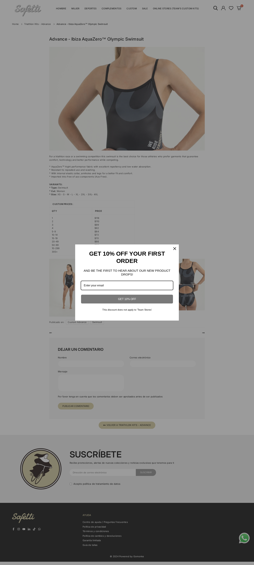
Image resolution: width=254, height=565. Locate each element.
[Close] (175, 248)
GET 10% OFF (127, 299)
